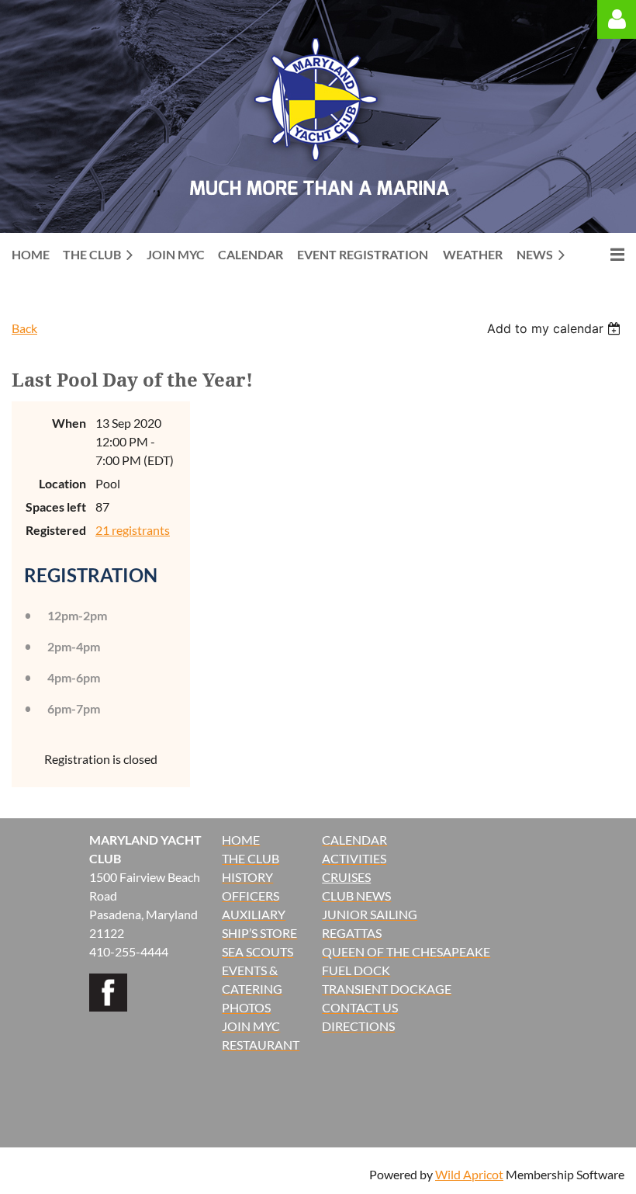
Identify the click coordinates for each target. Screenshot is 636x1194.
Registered (56, 529)
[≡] (601, 254)
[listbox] (555, 328)
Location (62, 483)
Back (24, 328)
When (69, 422)
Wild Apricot (469, 1174)
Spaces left (56, 506)
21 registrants (132, 529)
